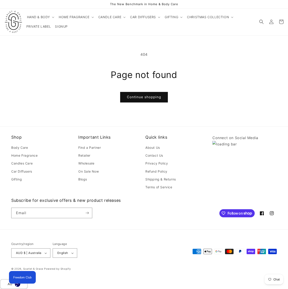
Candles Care (22, 163)
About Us (152, 147)
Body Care (19, 147)
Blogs (82, 179)
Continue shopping (144, 97)
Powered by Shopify (57, 268)
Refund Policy (156, 171)
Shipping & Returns (160, 179)
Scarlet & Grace (33, 268)
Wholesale (86, 163)
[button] (40, 17)
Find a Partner (89, 147)
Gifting (16, 179)
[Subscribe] (87, 213)
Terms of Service (158, 187)
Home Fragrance (24, 155)
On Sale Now (88, 171)
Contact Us (154, 155)
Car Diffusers (21, 171)
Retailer (84, 155)
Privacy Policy (156, 163)
